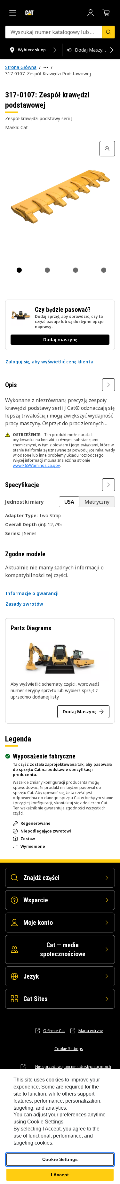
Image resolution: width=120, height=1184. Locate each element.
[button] (49, 361)
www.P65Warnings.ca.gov (36, 465)
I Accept (60, 1174)
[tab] (19, 270)
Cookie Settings (68, 1048)
